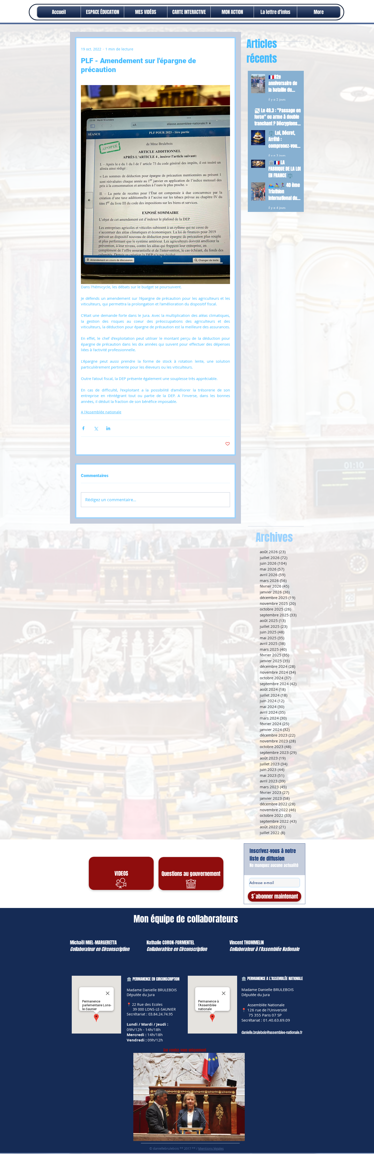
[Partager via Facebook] (83, 428)
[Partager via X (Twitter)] (95, 428)
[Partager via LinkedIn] (108, 428)
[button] (232, 12)
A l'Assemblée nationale (101, 412)
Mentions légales (211, 1148)
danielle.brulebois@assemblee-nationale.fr (271, 1032)
